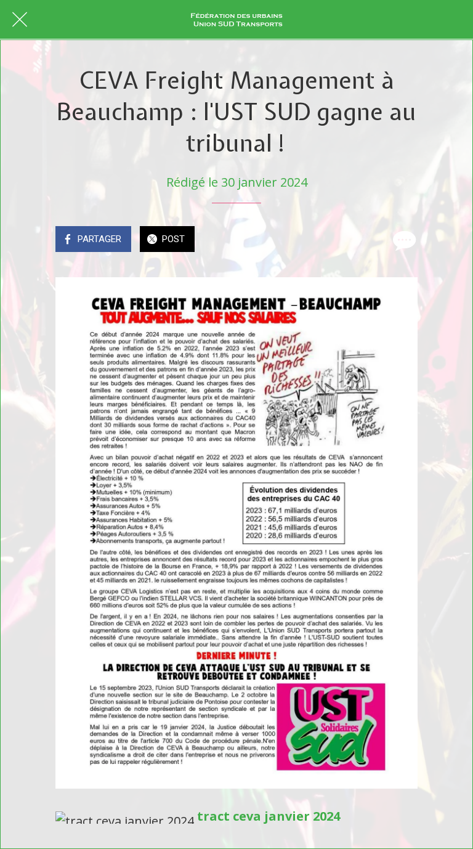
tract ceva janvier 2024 (268, 816)
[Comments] (403, 240)
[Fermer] (19, 19)
